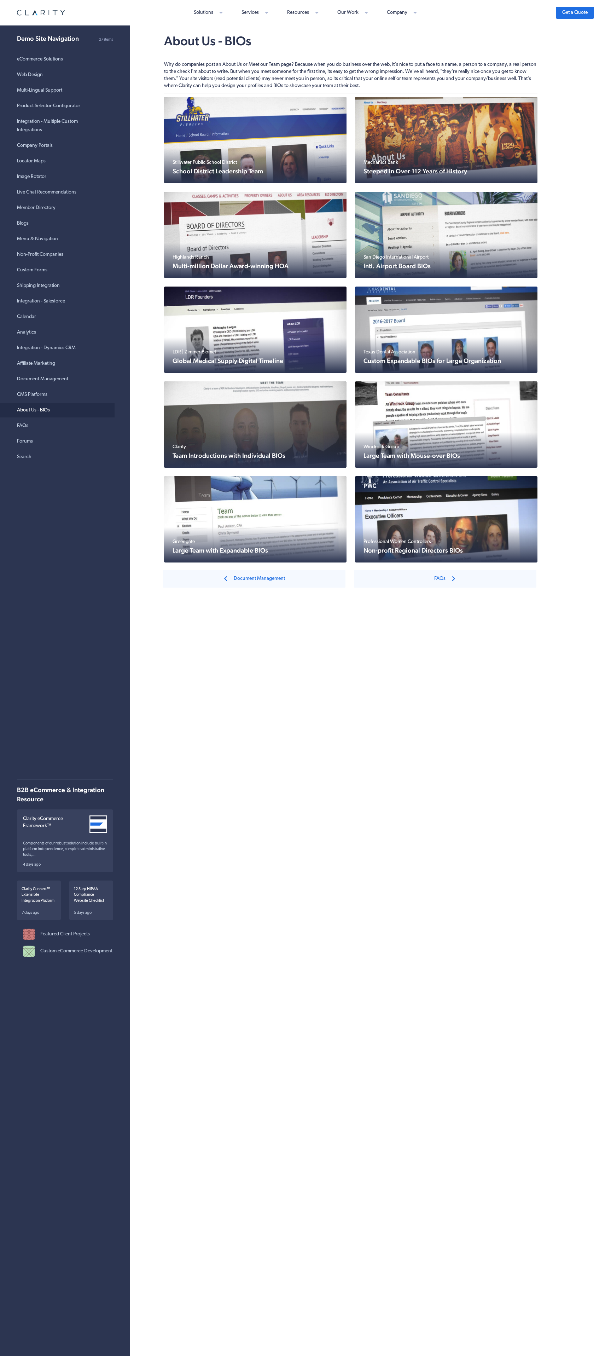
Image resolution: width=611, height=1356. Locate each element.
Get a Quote (575, 12)
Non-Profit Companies (40, 254)
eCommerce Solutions (40, 59)
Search (24, 457)
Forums (25, 441)
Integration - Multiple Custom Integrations (47, 126)
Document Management (42, 379)
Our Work (348, 12)
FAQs (22, 425)
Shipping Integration (38, 285)
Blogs (23, 223)
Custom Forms (32, 270)
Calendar (26, 316)
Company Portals (35, 145)
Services (250, 12)
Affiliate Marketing (36, 363)
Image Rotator (31, 176)
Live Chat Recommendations (46, 192)
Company (397, 12)
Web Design (30, 74)
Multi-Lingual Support (39, 90)
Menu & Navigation (37, 239)
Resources (298, 12)
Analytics (26, 332)
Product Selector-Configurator (48, 106)
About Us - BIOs (33, 410)
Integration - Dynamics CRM (46, 348)
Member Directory (36, 207)
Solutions (203, 12)
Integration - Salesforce (41, 301)
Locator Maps (31, 161)
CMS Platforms (32, 394)
